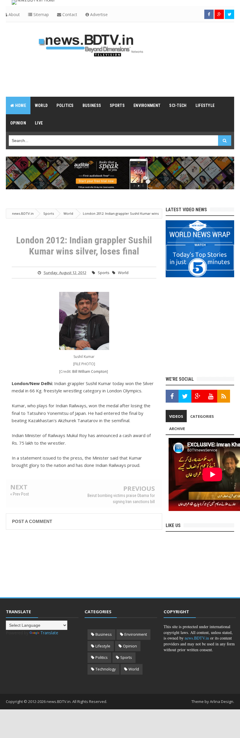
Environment (135, 634)
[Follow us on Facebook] (209, 14)
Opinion (130, 646)
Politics (101, 657)
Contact (69, 14)
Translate (49, 632)
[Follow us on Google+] (219, 14)
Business (103, 634)
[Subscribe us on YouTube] (210, 396)
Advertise (98, 14)
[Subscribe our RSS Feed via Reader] (223, 396)
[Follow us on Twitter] (229, 14)
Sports (103, 272)
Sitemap (40, 14)
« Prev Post (19, 494)
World (123, 272)
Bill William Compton (89, 371)
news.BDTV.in (197, 638)
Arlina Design (221, 701)
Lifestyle (102, 646)
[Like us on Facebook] (172, 396)
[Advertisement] (120, 76)
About (13, 14)
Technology (105, 669)
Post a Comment (32, 521)
